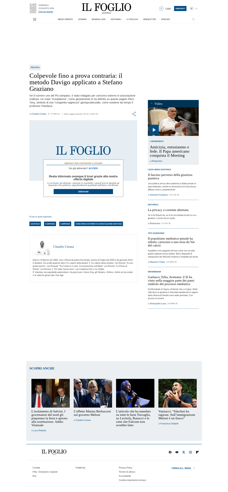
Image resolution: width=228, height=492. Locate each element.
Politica (35, 67)
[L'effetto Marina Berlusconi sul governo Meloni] (93, 393)
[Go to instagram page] (190, 452)
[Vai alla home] (106, 8)
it (191, 8)
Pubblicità (80, 468)
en (196, 8)
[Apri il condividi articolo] (134, 114)
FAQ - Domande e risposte (45, 472)
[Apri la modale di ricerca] (194, 19)
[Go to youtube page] (177, 452)
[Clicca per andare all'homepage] (54, 452)
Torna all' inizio (181, 468)
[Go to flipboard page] (197, 452)
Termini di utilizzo (127, 472)
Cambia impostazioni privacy (132, 480)
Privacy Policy (125, 468)
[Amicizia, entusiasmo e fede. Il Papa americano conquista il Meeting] (173, 121)
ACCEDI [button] (93, 168)
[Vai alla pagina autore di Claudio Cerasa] (41, 246)
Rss (34, 476)
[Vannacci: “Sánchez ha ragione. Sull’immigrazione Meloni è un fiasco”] (177, 393)
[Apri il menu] (35, 19)
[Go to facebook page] (170, 452)
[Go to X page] (183, 452)
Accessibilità (125, 476)
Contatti (36, 468)
